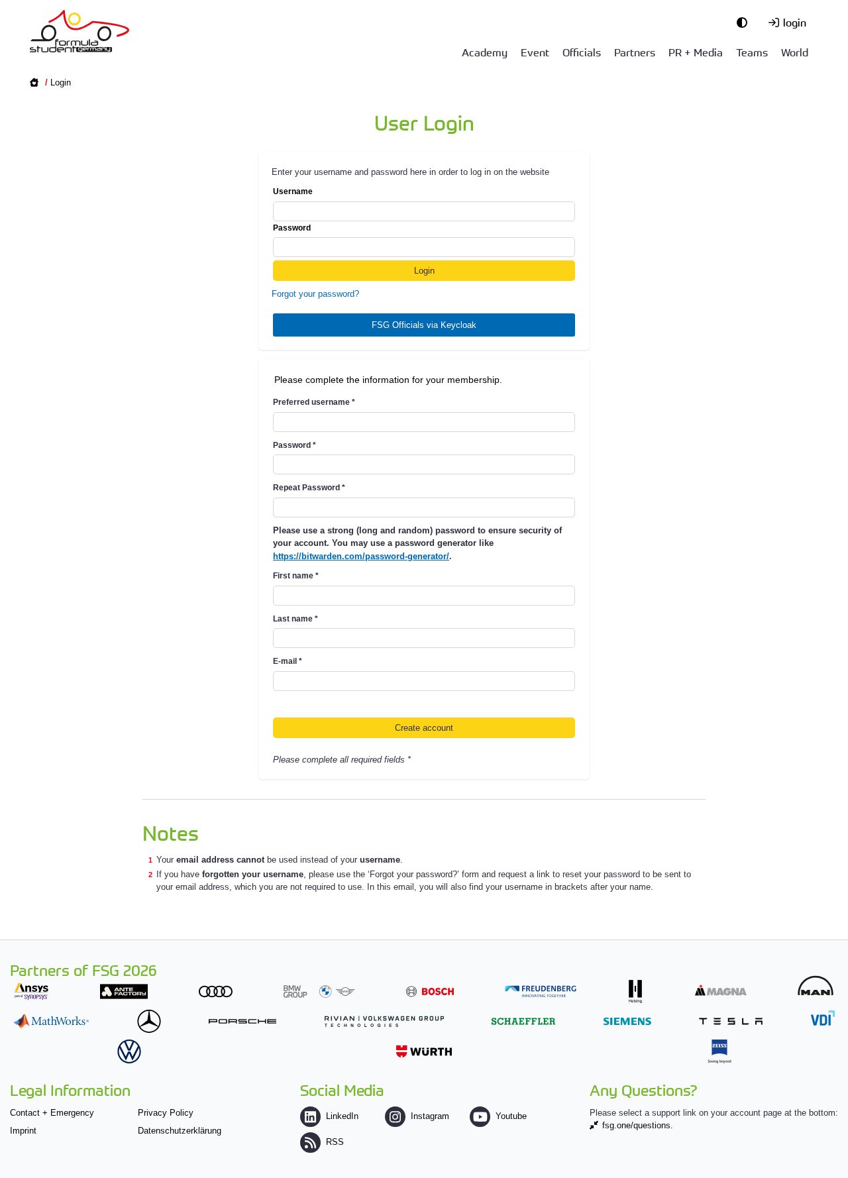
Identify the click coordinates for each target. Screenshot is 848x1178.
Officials (581, 51)
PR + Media (695, 51)
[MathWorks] (51, 1021)
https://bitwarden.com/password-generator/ (361, 556)
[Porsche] (242, 1021)
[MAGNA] (721, 990)
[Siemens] (627, 1021)
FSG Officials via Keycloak (424, 325)
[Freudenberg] (540, 991)
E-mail (287, 661)
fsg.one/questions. (637, 1125)
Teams (752, 51)
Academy (484, 51)
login (794, 21)
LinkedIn (342, 1116)
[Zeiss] (719, 1051)
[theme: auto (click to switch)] (745, 21)
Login (60, 82)
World (794, 51)
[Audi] (216, 991)
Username (293, 191)
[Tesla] (731, 1021)
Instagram (430, 1116)
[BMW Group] (319, 991)
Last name (295, 618)
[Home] (79, 31)
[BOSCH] (430, 991)
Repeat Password (309, 487)
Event (535, 51)
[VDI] (823, 1018)
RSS (335, 1142)
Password (292, 228)
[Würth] (424, 1051)
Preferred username (314, 402)
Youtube (511, 1116)
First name (296, 575)
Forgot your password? (315, 294)
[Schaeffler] (523, 1021)
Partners (634, 51)
